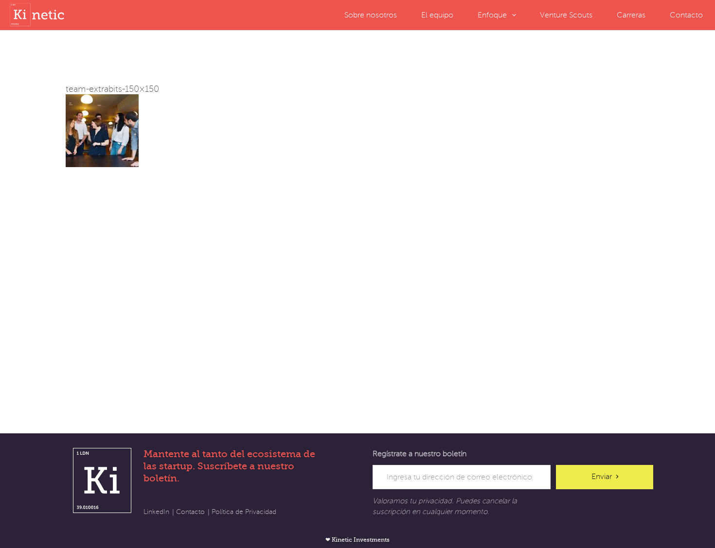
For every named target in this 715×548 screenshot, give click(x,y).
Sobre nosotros (370, 15)
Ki (102, 480)
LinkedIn (156, 511)
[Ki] (39, 14)
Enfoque (492, 15)
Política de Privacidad (244, 511)
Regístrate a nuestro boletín (419, 453)
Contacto (686, 15)
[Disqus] (357, 288)
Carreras (631, 15)
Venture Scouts (566, 15)
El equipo (437, 15)
